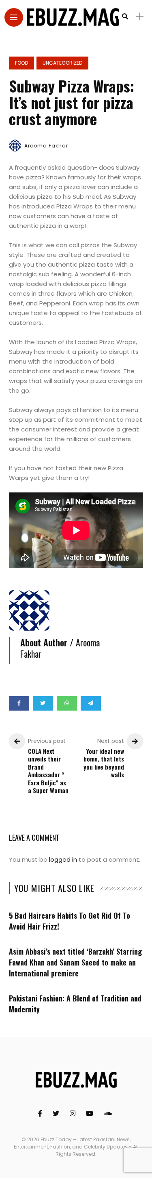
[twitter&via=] (43, 703)
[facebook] (19, 703)
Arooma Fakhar (46, 145)
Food (21, 62)
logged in (63, 859)
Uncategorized (62, 62)
